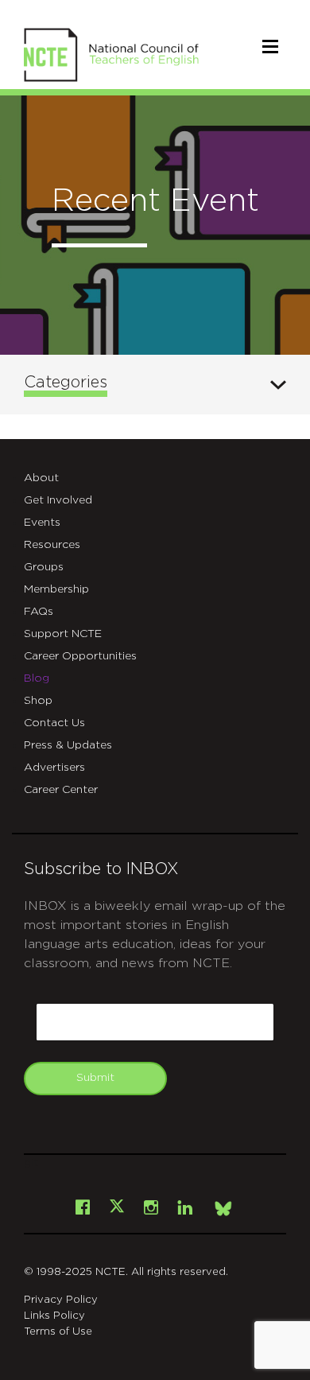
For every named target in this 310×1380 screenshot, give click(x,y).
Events (42, 522)
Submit (95, 1077)
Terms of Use (58, 1332)
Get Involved (58, 500)
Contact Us (54, 723)
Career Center (61, 789)
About (41, 478)
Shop (38, 700)
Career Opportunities (80, 656)
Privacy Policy (61, 1300)
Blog (36, 678)
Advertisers (54, 767)
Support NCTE (63, 633)
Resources (52, 544)
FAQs (38, 611)
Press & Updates (68, 745)
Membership (56, 589)
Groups (44, 567)
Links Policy (54, 1316)
